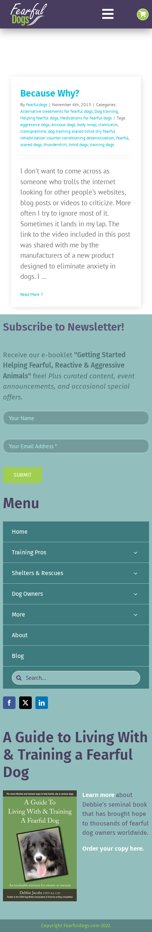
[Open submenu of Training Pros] (135, 552)
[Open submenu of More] (135, 614)
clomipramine (33, 131)
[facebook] (9, 702)
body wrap (86, 124)
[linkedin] (41, 702)
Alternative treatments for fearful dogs (56, 111)
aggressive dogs (34, 124)
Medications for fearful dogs (86, 118)
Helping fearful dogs (39, 118)
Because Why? (49, 93)
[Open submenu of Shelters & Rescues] (135, 573)
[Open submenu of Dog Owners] (135, 594)
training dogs (102, 144)
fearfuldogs (36, 104)
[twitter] (25, 702)
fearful (122, 138)
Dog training (106, 111)
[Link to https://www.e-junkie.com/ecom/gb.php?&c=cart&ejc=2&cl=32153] (143, 14)
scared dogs (31, 144)
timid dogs (78, 144)
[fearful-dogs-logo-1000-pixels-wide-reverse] (29, 5)
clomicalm (108, 124)
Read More (29, 294)
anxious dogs (63, 124)
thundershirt (55, 144)
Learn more (98, 795)
